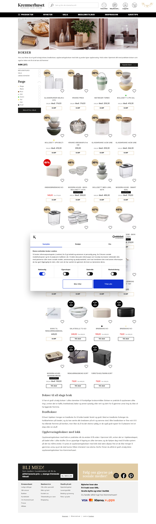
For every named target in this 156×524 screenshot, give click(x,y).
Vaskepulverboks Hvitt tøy (125, 279)
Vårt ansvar (25, 490)
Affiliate (23, 506)
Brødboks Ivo (102, 326)
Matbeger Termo (102, 98)
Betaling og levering (67, 493)
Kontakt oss (45, 493)
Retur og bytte (65, 497)
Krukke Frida (78, 98)
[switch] (66, 274)
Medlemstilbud (86, 15)
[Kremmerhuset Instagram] (116, 475)
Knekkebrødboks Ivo (54, 187)
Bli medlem (67, 476)
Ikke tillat (77, 284)
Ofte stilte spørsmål (47, 487)
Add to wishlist (62, 91)
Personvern (65, 516)
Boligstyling (44, 500)
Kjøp (54, 108)
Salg (65, 15)
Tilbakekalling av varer (48, 497)
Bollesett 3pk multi (125, 95)
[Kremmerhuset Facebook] (123, 475)
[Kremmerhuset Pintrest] (131, 475)
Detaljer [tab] (78, 244)
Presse (23, 503)
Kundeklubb (25, 497)
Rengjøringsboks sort (78, 373)
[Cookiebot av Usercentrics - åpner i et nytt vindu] (114, 237)
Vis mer (78, 339)
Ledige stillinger (26, 487)
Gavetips (133, 15)
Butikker (24, 493)
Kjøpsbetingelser (66, 487)
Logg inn (125, 8)
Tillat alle (108, 284)
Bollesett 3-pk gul (126, 98)
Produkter (27, 15)
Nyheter (47, 15)
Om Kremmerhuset (27, 500)
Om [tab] (109, 244)
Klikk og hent (45, 490)
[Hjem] (31, 6)
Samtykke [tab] (46, 244)
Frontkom (91, 516)
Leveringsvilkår (65, 490)
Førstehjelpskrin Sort (101, 373)
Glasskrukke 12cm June (102, 143)
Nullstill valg (29, 110)
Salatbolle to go (78, 329)
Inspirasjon (111, 15)
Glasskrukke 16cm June (126, 143)
